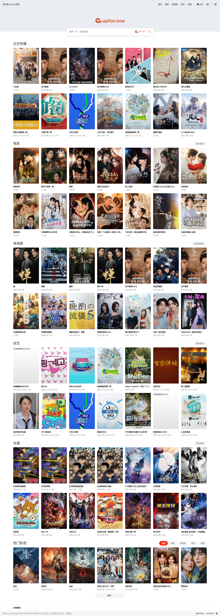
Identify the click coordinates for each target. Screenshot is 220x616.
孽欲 (71, 186)
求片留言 (201, 613)
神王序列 (156, 532)
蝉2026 (100, 286)
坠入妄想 (128, 186)
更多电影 (199, 144)
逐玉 (15, 586)
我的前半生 (129, 87)
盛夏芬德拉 (157, 132)
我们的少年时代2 (160, 87)
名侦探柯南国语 (19, 486)
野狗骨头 (184, 586)
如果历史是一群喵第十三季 (108, 532)
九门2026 (73, 87)
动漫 (190, 4)
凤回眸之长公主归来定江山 (164, 186)
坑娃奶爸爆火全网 (188, 232)
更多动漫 (199, 443)
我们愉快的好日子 (132, 332)
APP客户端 (210, 613)
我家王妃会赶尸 (103, 186)
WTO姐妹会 (46, 432)
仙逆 (71, 586)
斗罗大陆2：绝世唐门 (105, 132)
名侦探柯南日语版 (104, 486)
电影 (167, 4)
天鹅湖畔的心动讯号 (49, 232)
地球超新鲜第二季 (132, 132)
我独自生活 (101, 432)
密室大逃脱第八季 (20, 132)
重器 (43, 286)
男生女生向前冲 (75, 386)
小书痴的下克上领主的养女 (136, 486)
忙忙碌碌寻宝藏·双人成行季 (136, 432)
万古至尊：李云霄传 (189, 486)
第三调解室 (185, 386)
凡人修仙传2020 (188, 132)
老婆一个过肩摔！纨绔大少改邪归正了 (110, 232)
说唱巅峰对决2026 (21, 386)
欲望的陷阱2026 (104, 332)
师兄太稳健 (185, 87)
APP (202, 4)
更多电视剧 (198, 243)
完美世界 (128, 586)
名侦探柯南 (45, 486)
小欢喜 (16, 87)
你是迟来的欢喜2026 (161, 586)
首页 (160, 4)
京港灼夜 (184, 186)
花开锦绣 (44, 87)
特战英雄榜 (157, 286)
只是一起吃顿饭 (159, 332)
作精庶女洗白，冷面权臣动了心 (81, 232)
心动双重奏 (185, 432)
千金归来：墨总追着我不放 (136, 232)
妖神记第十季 (130, 532)
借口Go (44, 386)
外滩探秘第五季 (19, 332)
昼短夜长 (16, 186)
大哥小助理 (73, 132)
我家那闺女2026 (160, 432)
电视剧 (175, 4)
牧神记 (44, 586)
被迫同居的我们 (159, 232)
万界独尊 (156, 486)
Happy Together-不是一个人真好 (138, 386)
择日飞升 (44, 532)
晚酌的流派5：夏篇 (77, 332)
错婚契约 (16, 232)
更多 (109, 595)
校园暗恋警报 (46, 332)
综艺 (183, 4)
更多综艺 (199, 343)
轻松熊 (16, 532)
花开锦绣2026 (103, 87)
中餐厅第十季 (46, 132)
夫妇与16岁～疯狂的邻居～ (192, 332)
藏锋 (71, 286)
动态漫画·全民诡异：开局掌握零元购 (194, 532)
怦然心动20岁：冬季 (105, 586)
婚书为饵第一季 (47, 186)
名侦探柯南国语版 (76, 486)
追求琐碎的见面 (19, 432)
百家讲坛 (156, 386)
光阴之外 (72, 532)
